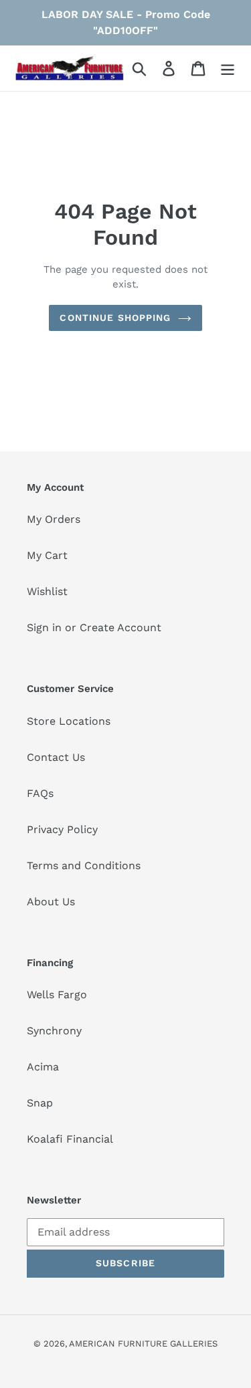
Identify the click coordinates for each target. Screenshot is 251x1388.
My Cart (47, 555)
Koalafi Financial (70, 1139)
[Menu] (227, 68)
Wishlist (47, 591)
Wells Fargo (57, 994)
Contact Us (56, 757)
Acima (43, 1066)
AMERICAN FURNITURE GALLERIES (143, 1344)
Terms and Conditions (84, 865)
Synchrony (54, 1030)
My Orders (53, 519)
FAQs (40, 793)
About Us (51, 901)
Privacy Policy (62, 829)
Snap (40, 1102)
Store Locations (68, 721)
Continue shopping (115, 317)
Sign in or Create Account (94, 627)
